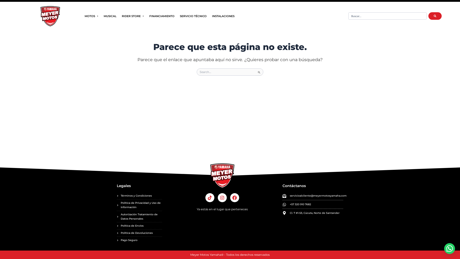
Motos (90, 16)
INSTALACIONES (223, 16)
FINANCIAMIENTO (161, 16)
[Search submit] (435, 16)
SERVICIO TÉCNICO (193, 16)
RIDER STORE (131, 16)
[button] (449, 248)
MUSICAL (110, 16)
